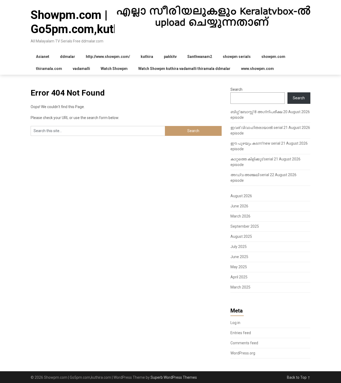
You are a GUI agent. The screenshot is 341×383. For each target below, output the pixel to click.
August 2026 (241, 196)
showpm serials (237, 56)
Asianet (42, 56)
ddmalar (67, 56)
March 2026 (240, 216)
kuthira (147, 56)
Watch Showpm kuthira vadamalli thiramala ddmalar (184, 68)
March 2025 (240, 287)
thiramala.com (49, 68)
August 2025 (241, 236)
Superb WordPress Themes (174, 377)
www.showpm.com (257, 68)
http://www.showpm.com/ (108, 56)
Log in (235, 323)
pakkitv (170, 56)
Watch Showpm (114, 68)
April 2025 (238, 277)
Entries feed (240, 333)
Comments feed (244, 343)
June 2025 (239, 257)
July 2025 (238, 246)
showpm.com (273, 56)
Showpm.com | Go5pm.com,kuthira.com (95, 22)
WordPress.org (242, 353)
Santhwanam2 (199, 56)
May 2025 (238, 267)
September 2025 (244, 226)
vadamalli (81, 68)
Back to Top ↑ (298, 377)
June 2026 (239, 206)
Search (236, 89)
